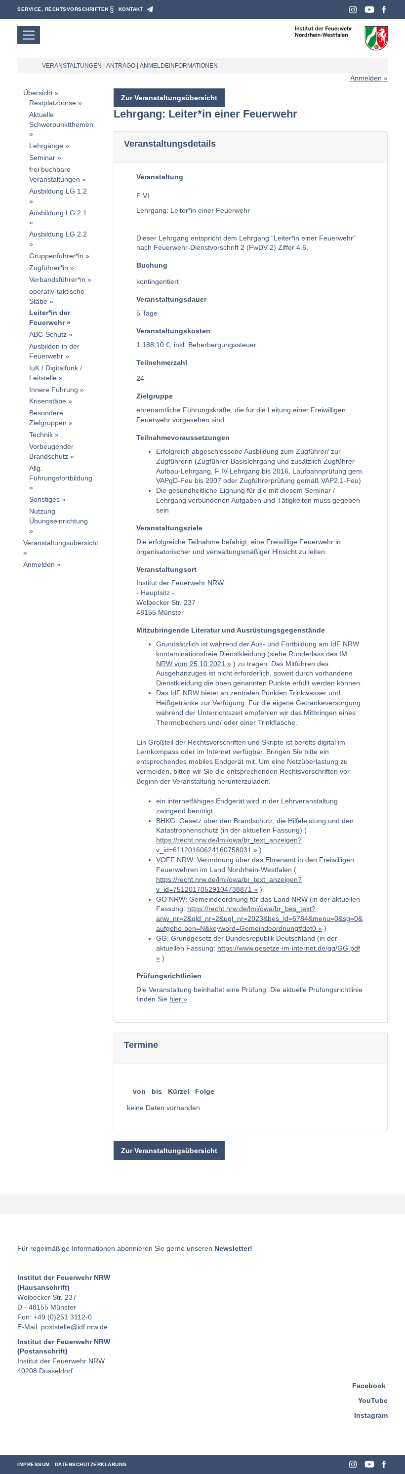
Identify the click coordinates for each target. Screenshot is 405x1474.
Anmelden (366, 78)
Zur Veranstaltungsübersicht (169, 98)
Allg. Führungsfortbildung (60, 473)
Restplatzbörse (52, 103)
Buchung (151, 265)
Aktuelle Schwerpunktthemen (61, 119)
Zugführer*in (48, 268)
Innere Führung (53, 390)
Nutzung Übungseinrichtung (58, 516)
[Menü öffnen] (28, 35)
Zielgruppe (154, 396)
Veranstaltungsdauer (171, 299)
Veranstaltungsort (166, 569)
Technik (41, 434)
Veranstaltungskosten (173, 331)
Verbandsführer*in (57, 279)
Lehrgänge (46, 146)
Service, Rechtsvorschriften (63, 9)
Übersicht (38, 93)
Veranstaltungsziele (169, 528)
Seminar (42, 157)
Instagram (353, 9)
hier (175, 999)
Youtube (369, 9)
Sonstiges (44, 499)
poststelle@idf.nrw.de (74, 1327)
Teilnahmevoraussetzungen (183, 437)
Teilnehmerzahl (161, 362)
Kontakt (131, 9)
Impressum (33, 1464)
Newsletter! (233, 1248)
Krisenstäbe (47, 401)
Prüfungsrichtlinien (169, 976)
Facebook (384, 9)
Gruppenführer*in (56, 256)
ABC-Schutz (48, 334)
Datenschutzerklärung (91, 1464)
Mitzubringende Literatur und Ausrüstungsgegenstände (230, 630)
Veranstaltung (159, 177)
